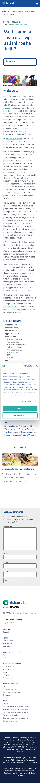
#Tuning (24, 435)
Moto (5, 658)
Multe (6, 22)
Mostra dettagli (27, 402)
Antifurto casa (11, 331)
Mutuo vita (7, 669)
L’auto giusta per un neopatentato (18, 469)
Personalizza (19, 415)
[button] (3, 476)
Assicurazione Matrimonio (16, 345)
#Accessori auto (10, 426)
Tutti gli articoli (8, 641)
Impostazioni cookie (17, 768)
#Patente (7, 435)
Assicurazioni (10, 337)
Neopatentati (7, 481)
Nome (6, 554)
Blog (9, 12)
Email (6, 562)
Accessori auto (11, 325)
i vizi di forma (13, 309)
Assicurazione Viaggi (14, 350)
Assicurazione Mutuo (14, 347)
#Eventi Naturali (10, 429)
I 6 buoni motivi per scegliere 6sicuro (16, 706)
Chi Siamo (6, 703)
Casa (4, 686)
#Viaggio (32, 435)
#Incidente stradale (11, 432)
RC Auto (9, 355)
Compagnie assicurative (11, 721)
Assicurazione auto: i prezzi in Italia (15, 709)
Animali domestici (9, 678)
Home (4, 12)
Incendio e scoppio (9, 689)
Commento (8, 526)
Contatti (6, 632)
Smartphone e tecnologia (12, 692)
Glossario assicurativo (10, 715)
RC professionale (9, 666)
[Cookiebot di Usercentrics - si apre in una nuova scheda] (24, 365)
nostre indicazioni (10, 306)
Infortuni (6, 675)
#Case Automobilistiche (27, 426)
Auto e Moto (7, 646)
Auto (7, 361)
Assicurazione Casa (13, 342)
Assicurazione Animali (15, 340)
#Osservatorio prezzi (28, 432)
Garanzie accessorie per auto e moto (16, 718)
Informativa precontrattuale (24, 771)
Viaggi (5, 672)
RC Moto (10, 358)
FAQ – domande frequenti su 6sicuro (16, 712)
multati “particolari (14, 138)
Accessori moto (11, 328)
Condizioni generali (10, 773)
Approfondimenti (12, 334)
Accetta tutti (20, 408)
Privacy (6, 768)
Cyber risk (6, 695)
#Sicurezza (16, 435)
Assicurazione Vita (13, 353)
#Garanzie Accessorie (26, 429)
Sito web (7, 571)
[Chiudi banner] (37, 366)
